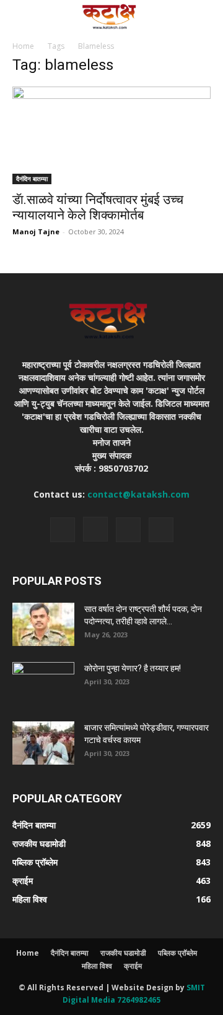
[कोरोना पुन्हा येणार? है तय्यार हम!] (43, 683)
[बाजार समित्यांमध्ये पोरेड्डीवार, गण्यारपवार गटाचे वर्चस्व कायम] (43, 743)
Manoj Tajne (35, 231)
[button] (21, 16)
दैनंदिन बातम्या (32, 178)
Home (23, 46)
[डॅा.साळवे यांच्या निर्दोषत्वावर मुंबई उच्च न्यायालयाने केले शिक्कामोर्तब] (111, 135)
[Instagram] (95, 529)
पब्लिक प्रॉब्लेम (177, 953)
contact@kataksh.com (138, 494)
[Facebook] (62, 529)
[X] (128, 529)
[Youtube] (161, 529)
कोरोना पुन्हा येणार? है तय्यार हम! (132, 668)
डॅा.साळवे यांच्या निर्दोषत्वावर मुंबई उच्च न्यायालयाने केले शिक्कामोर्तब (97, 207)
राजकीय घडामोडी (123, 953)
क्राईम (133, 966)
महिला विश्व (97, 966)
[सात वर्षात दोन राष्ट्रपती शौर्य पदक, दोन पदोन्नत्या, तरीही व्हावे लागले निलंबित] (43, 624)
